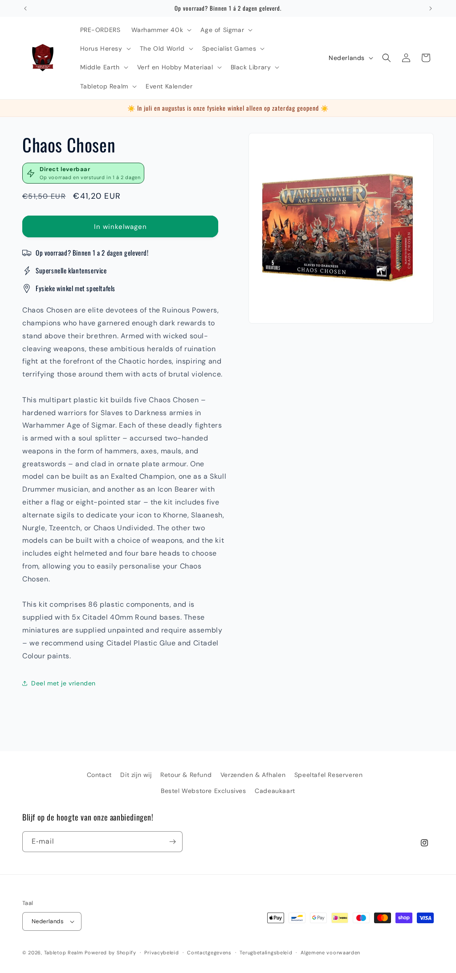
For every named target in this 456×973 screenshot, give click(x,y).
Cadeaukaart (275, 791)
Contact (99, 775)
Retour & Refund (186, 775)
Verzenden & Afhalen (252, 775)
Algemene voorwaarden (330, 952)
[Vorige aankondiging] (25, 8)
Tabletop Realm (63, 952)
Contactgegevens (209, 952)
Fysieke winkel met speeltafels (75, 288)
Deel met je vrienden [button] (63, 683)
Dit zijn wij (135, 775)
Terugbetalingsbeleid (266, 952)
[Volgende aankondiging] (430, 8)
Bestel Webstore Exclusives (203, 791)
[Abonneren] (172, 841)
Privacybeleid (161, 952)
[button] (160, 29)
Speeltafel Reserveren (328, 775)
